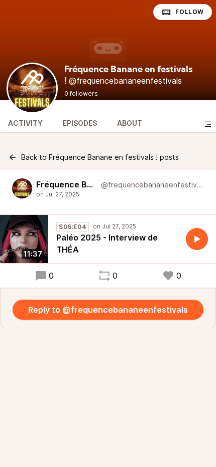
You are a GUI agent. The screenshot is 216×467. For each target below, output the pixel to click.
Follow (189, 12)
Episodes (80, 123)
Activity (25, 123)
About (129, 123)
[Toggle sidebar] (208, 124)
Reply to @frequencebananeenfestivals (108, 310)
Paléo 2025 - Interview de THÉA (107, 243)
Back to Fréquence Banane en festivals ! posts (100, 157)
